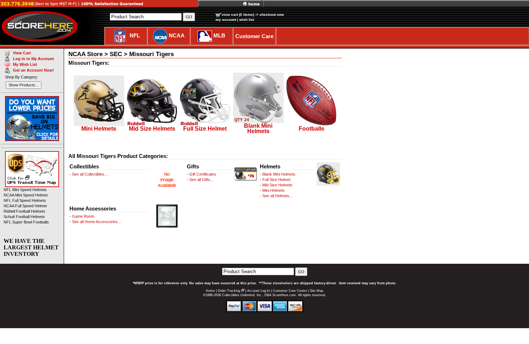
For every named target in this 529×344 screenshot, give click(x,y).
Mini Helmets (273, 190)
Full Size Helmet (276, 179)
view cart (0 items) (238, 15)
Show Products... (24, 85)
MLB (219, 35)
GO (301, 272)
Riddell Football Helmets (24, 211)
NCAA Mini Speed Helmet (26, 195)
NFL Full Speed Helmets (25, 200)
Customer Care (254, 36)
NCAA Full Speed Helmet (25, 206)
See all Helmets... (277, 196)
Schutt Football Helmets (24, 216)
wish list (246, 20)
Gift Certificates (202, 174)
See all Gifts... (201, 179)
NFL (135, 35)
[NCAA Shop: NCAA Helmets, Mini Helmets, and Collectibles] (160, 35)
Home (210, 291)
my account (226, 20)
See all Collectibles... (90, 174)
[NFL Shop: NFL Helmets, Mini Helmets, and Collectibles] (120, 35)
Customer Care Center (290, 291)
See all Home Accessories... (96, 221)
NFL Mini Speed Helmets (25, 189)
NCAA (177, 35)
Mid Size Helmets (277, 185)
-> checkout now (269, 15)
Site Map (316, 291)
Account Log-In (258, 291)
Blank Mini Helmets (278, 174)
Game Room (83, 216)
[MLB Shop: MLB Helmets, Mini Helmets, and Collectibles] (205, 35)
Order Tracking (229, 291)
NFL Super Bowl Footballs (26, 222)
